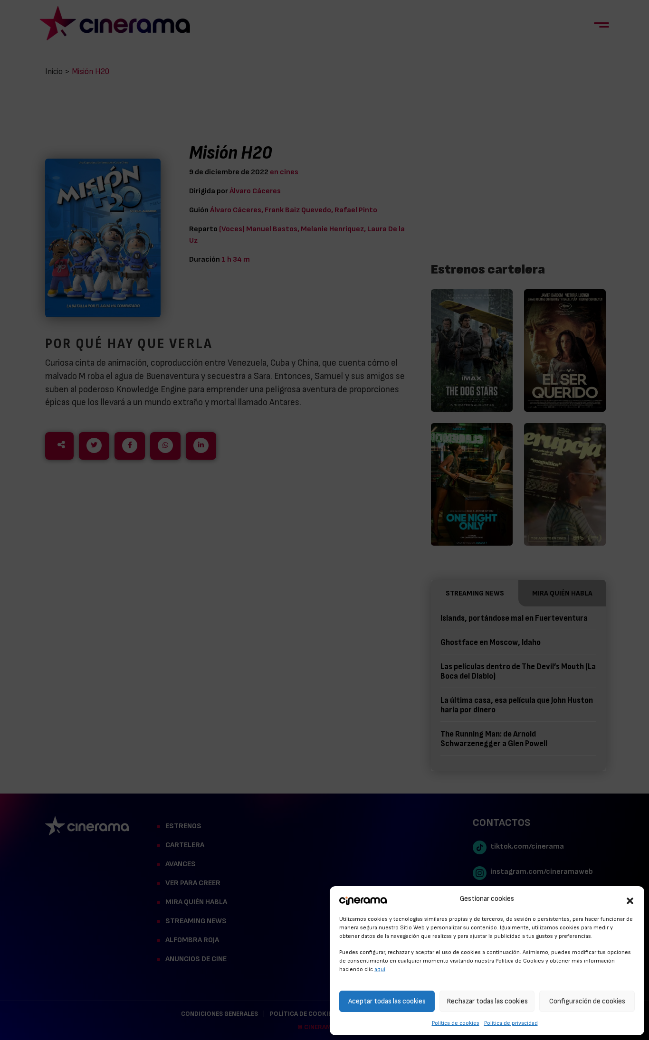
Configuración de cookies (587, 1001)
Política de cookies (455, 1023)
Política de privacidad (511, 1023)
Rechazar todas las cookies (487, 1001)
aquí (379, 969)
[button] (630, 899)
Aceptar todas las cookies (387, 1001)
